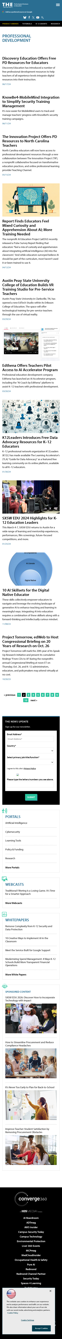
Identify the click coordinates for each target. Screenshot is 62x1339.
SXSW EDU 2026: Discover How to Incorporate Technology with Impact (30, 999)
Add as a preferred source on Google (18, 12)
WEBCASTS (14, 884)
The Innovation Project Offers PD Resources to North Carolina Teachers (29, 141)
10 (25, 700)
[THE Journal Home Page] (15, 5)
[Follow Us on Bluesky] (24, 17)
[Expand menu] (57, 5)
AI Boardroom (31, 1218)
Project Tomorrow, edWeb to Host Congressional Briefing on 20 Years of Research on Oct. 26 (30, 641)
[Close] (50, 1291)
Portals (12, 816)
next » (34, 700)
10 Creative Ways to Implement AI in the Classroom (26, 939)
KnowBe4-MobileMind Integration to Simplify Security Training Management (30, 101)
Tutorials (27, 24)
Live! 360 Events (31, 1246)
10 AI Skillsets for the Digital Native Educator (25, 592)
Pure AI (31, 1264)
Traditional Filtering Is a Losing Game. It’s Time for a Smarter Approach (30, 892)
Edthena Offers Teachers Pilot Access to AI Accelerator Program (30, 367)
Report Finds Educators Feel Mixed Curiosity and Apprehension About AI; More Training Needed (27, 227)
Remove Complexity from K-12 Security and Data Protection (28, 927)
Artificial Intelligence (16, 823)
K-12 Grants (41, 24)
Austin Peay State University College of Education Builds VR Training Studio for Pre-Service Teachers (28, 287)
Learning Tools (13, 840)
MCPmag (31, 1250)
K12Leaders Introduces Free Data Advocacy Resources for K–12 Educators (30, 442)
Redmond (31, 1269)
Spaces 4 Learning (31, 1283)
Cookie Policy (12, 1313)
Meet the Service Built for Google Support (27, 950)
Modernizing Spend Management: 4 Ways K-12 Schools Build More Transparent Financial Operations (30, 962)
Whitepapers (17, 919)
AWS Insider (31, 1227)
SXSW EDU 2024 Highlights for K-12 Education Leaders (29, 520)
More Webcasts (13, 903)
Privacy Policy (30, 768)
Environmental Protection (31, 1241)
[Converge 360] (31, 1199)
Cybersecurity (12, 831)
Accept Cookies (41, 1328)
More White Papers (15, 974)
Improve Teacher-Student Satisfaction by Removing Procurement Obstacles (27, 1130)
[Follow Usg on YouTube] (37, 17)
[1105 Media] (31, 1211)
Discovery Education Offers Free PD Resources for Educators (29, 60)
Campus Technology (31, 1236)
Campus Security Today (31, 1232)
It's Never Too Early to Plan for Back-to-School (29, 1087)
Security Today (31, 1278)
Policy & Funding (14, 849)
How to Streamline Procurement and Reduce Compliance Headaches (29, 1044)
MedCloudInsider (31, 1255)
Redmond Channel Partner (31, 1273)
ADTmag (31, 1222)
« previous (9, 695)
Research (55, 24)
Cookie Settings (27, 1320)
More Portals (12, 867)
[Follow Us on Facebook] (29, 17)
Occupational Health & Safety (31, 1260)
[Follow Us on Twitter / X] (33, 17)
